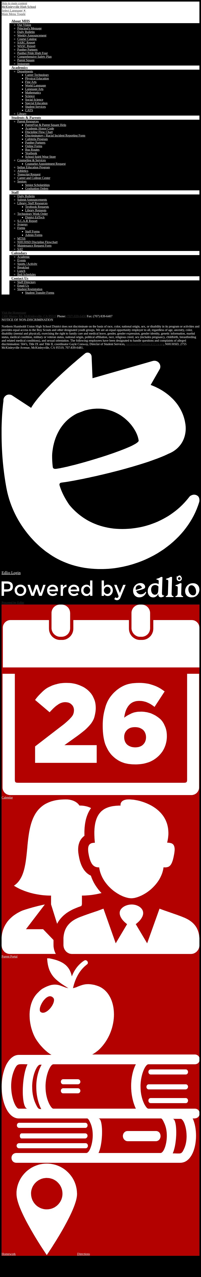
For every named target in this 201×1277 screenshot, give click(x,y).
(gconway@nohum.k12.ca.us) (145, 344)
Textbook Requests (37, 206)
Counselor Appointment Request (45, 163)
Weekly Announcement (31, 35)
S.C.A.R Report (27, 221)
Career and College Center (33, 178)
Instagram (23, 63)
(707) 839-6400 (76, 316)
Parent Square (26, 60)
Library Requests (35, 210)
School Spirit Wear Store (40, 156)
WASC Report (26, 46)
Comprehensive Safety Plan (34, 56)
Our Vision (24, 24)
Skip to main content (14, 3)
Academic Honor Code (39, 128)
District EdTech (35, 217)
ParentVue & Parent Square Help (45, 125)
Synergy (22, 224)
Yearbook (31, 153)
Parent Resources (28, 121)
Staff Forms (32, 231)
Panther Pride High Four (32, 53)
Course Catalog (27, 39)
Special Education (36, 103)
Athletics (22, 170)
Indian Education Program (33, 167)
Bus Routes (32, 149)
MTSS (21, 238)
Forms (21, 228)
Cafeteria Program (36, 139)
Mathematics (33, 92)
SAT (20, 249)
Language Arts (34, 89)
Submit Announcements (32, 199)
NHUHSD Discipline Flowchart (37, 242)
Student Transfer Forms (39, 292)
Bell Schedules (26, 274)
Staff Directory (26, 282)
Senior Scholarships (37, 185)
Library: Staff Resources (32, 203)
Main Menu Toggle (14, 14)
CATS (29, 110)
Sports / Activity (27, 263)
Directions (83, 1254)
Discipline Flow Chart (39, 132)
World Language (35, 85)
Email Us (23, 285)
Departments (25, 71)
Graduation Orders (36, 188)
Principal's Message (29, 28)
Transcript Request (28, 174)
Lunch (21, 271)
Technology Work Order (32, 213)
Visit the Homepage (14, 312)
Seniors (21, 181)
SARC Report (26, 42)
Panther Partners (27, 49)
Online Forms (33, 146)
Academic (23, 256)
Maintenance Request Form (34, 245)
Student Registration (29, 289)
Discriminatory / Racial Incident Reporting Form (55, 135)
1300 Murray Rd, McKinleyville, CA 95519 (29, 316)
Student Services (35, 106)
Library (21, 113)
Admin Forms (33, 235)
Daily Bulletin (26, 32)
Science (30, 96)
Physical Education (37, 78)
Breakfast (23, 267)
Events (21, 260)
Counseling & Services (31, 160)
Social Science (34, 99)
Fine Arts (31, 82)
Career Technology (37, 75)
